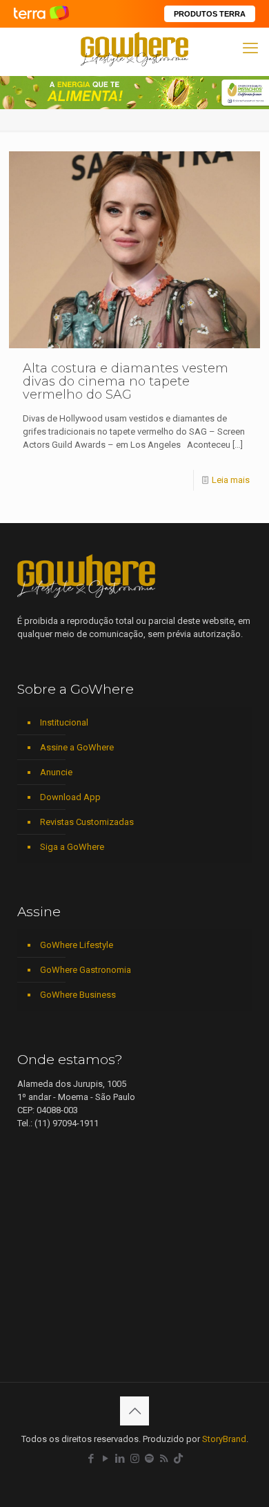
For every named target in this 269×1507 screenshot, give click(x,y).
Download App (70, 797)
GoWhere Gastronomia (85, 970)
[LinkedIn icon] (120, 1458)
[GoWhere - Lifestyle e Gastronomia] (134, 48)
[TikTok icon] (178, 1458)
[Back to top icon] (134, 1410)
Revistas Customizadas (87, 822)
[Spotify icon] (149, 1458)
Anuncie (56, 772)
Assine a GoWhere (77, 747)
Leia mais (231, 480)
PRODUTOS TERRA (210, 14)
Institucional (64, 722)
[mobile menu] (250, 48)
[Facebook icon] (91, 1458)
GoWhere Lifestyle (76, 945)
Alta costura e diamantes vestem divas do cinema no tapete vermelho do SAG (125, 381)
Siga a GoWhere (72, 847)
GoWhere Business (78, 994)
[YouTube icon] (106, 1458)
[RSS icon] (164, 1458)
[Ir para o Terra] (41, 13)
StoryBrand (224, 1439)
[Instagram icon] (135, 1458)
